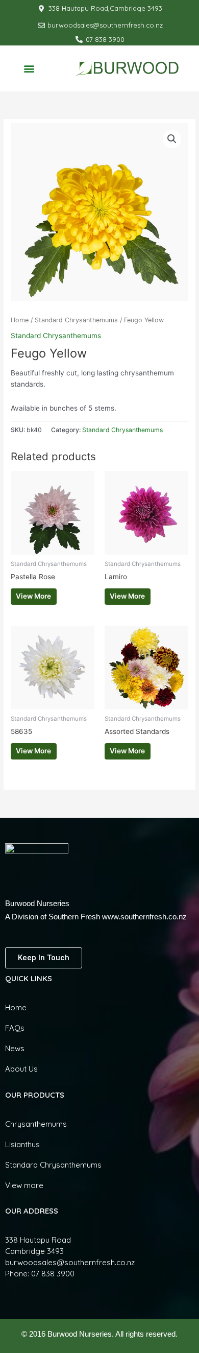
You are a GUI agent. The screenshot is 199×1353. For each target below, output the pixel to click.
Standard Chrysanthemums (76, 320)
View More (33, 596)
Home (20, 320)
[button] (28, 68)
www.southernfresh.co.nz (144, 916)
